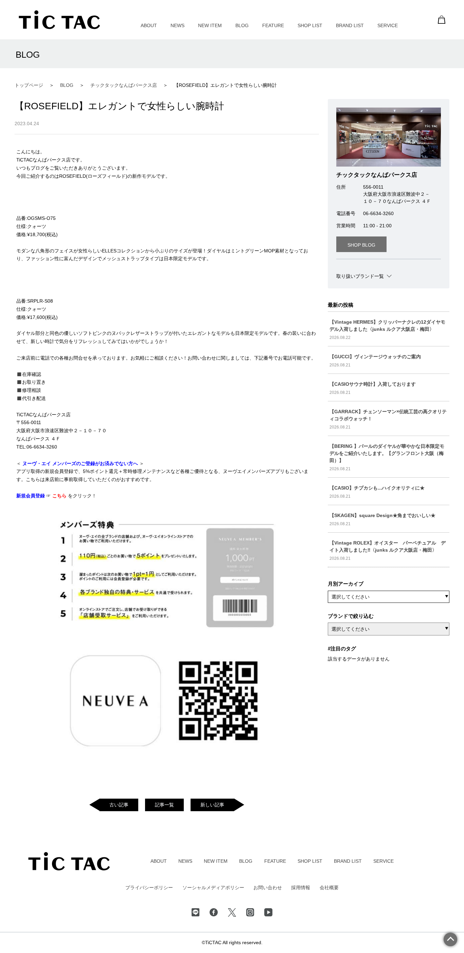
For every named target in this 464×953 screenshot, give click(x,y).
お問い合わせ (267, 887)
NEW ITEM (210, 25)
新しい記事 (212, 804)
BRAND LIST (350, 25)
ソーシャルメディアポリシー (213, 887)
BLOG (242, 25)
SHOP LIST (310, 25)
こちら (60, 495)
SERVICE (387, 25)
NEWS (177, 25)
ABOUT (149, 25)
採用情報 (300, 887)
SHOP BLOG (361, 245)
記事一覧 (164, 804)
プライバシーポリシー (149, 887)
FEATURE (273, 25)
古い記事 (118, 804)
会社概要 (329, 887)
